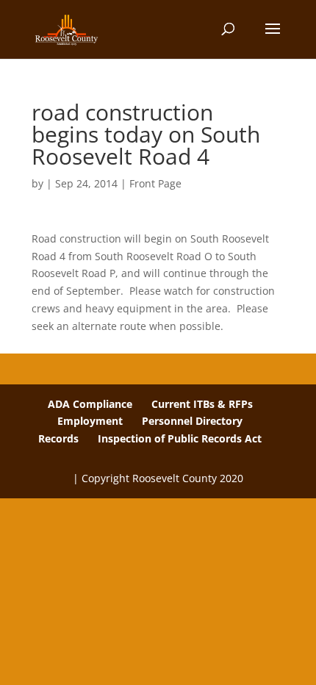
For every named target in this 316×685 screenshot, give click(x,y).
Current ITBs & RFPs (202, 404)
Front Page (155, 183)
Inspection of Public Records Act (180, 438)
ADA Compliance (90, 404)
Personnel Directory (192, 421)
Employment (90, 421)
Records (58, 438)
